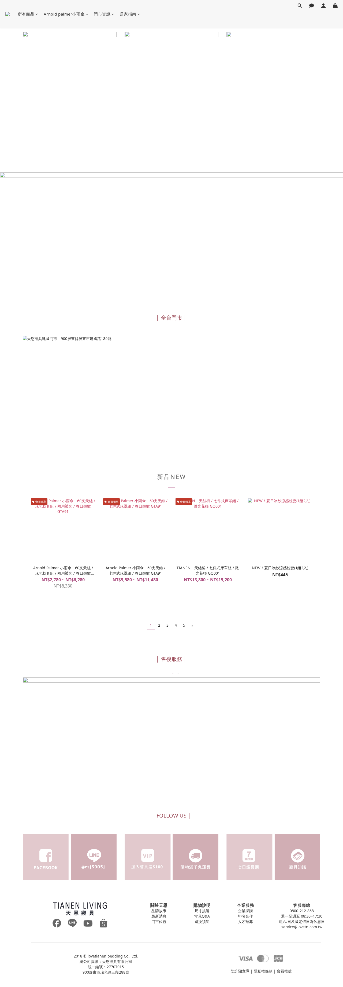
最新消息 (158, 916)
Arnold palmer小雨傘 (64, 14)
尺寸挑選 (202, 910)
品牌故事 (158, 910)
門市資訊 (102, 14)
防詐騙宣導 (240, 971)
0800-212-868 (302, 910)
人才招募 (245, 921)
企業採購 (245, 910)
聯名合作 (245, 916)
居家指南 (128, 14)
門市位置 (158, 921)
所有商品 (26, 14)
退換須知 (202, 921)
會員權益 (284, 971)
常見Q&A (202, 916)
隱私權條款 (263, 971)
